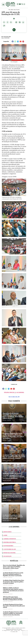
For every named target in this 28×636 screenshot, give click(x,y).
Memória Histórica (9, 542)
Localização (7, 556)
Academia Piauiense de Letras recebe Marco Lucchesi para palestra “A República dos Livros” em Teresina (13, 574)
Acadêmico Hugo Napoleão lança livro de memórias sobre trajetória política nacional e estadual (13, 582)
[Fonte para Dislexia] (23, 22)
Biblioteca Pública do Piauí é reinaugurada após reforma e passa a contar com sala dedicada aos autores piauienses (13, 590)
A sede (5, 535)
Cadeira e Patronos (9, 538)
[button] (3, 4)
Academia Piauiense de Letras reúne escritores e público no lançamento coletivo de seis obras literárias (13, 613)
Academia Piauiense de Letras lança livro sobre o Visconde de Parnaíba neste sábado (14, 606)
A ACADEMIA (20, 392)
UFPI (19, 396)
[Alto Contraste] (16, 22)
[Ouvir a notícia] (14, 29)
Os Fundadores (8, 545)
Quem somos (7, 531)
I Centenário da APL (9, 549)
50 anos (13, 396)
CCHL (16, 396)
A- (4, 22)
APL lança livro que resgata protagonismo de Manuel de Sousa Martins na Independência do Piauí (12, 598)
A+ (11, 22)
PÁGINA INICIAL (9, 392)
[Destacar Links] (4, 25)
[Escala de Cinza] (19, 22)
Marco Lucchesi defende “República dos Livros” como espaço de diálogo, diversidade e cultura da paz (14, 567)
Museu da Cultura (9, 552)
